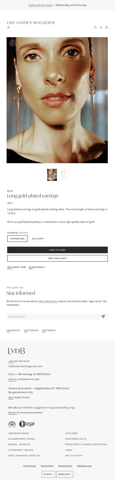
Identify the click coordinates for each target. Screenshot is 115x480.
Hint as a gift (57, 258)
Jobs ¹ (69, 450)
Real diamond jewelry (24, 455)
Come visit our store (40, 5)
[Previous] (13, 100)
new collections (47, 301)
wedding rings (67, 407)
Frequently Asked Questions (86, 444)
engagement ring (43, 407)
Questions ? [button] (37, 267)
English (64, 474)
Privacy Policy (29, 465)
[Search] (95, 27)
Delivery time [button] (16, 267)
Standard (17, 238)
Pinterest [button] (49, 330)
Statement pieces (20, 450)
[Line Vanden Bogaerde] (31, 22)
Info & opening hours (23, 379)
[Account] (101, 27)
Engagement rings (21, 438)
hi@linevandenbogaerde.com (25, 366)
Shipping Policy (65, 465)
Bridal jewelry (19, 444)
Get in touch (74, 455)
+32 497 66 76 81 (18, 361)
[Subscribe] (103, 316)
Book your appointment (25, 412)
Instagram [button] (31, 330)
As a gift (38, 238)
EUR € (48, 474)
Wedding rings (18, 433)
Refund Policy (47, 465)
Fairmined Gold (76, 438)
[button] (9, 27)
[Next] (100, 100)
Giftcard (71, 433)
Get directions (18, 397)
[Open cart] (107, 27)
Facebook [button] (13, 330)
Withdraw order (84, 465)
